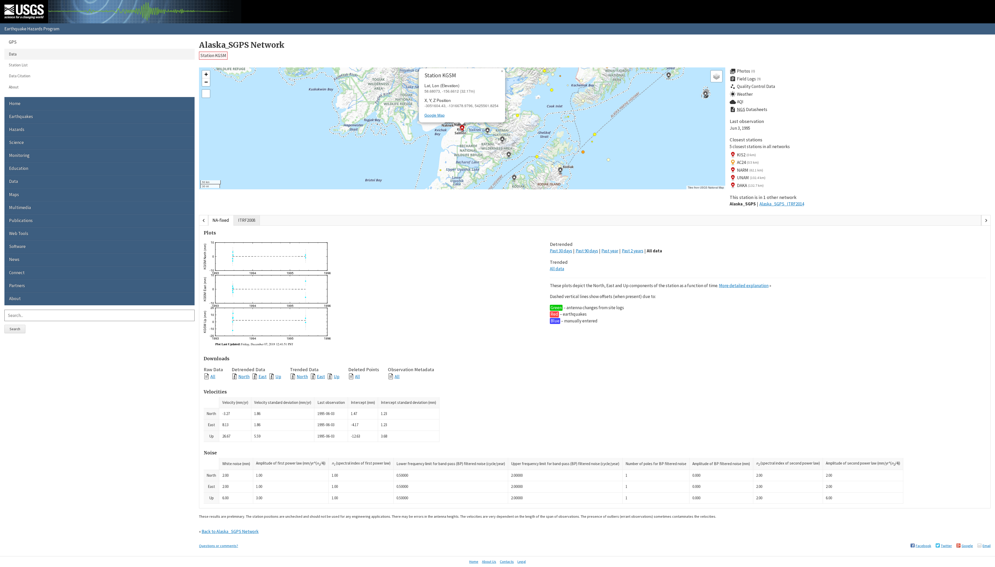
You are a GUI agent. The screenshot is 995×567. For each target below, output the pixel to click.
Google (967, 545)
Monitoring (19, 155)
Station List (18, 65)
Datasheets (748, 109)
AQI (736, 102)
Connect (17, 272)
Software (17, 246)
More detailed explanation (744, 285)
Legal (521, 561)
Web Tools (18, 233)
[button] (508, 155)
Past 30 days (561, 251)
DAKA (750, 185)
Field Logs (745, 79)
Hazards (16, 129)
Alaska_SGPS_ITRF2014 (781, 204)
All (212, 376)
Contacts (507, 561)
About (14, 87)
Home (14, 103)
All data (654, 251)
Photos (742, 71)
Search (15, 329)
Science (16, 142)
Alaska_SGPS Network (242, 45)
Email (987, 545)
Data (13, 54)
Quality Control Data (752, 87)
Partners (17, 285)
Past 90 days (587, 251)
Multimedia (20, 207)
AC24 (748, 162)
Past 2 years (632, 251)
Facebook (923, 545)
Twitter (946, 545)
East (263, 376)
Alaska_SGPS (743, 204)
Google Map (434, 115)
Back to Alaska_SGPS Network (230, 531)
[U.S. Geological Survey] (24, 11)
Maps (14, 194)
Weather (741, 94)
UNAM (751, 178)
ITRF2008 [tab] (246, 220)
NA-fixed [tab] (220, 220)
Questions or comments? (218, 545)
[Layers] (716, 76)
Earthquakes (21, 116)
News (14, 259)
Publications (21, 220)
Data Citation (19, 75)
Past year (609, 251)
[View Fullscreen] (206, 94)
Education (18, 168)
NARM (750, 170)
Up (278, 376)
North (244, 376)
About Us (489, 561)
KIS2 (746, 155)
